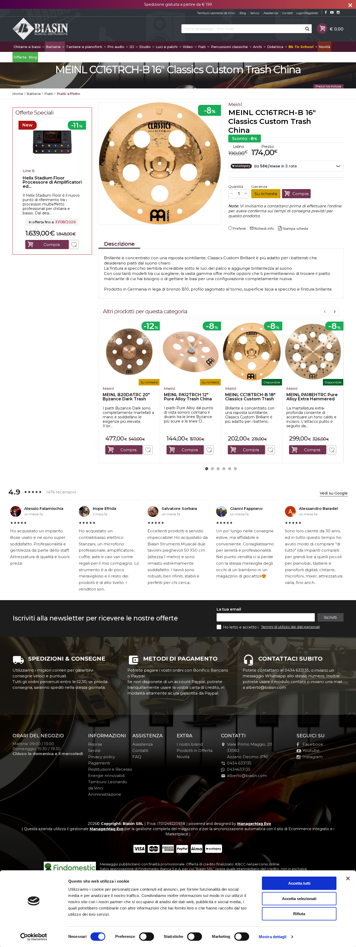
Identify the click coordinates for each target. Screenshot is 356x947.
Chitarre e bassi (28, 47)
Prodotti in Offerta (194, 750)
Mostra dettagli (273, 936)
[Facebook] (325, 12)
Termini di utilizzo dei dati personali (290, 627)
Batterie (54, 47)
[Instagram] (338, 12)
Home (18, 94)
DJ (132, 47)
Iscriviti (330, 617)
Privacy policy (101, 756)
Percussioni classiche (230, 47)
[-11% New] (52, 164)
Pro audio (116, 47)
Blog (243, 13)
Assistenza (270, 13)
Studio (145, 47)
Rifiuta (299, 914)
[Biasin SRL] (41, 29)
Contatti (287, 13)
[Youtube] (332, 12)
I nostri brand (190, 744)
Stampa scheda (295, 228)
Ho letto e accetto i (241, 627)
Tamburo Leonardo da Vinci (216, 13)
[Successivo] (334, 312)
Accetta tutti (299, 883)
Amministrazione (104, 794)
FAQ (136, 756)
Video (188, 47)
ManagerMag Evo (254, 823)
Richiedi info (262, 228)
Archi (258, 47)
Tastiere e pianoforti (84, 47)
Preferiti (239, 228)
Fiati (202, 47)
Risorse (95, 744)
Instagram (313, 756)
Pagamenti (99, 763)
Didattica (275, 47)
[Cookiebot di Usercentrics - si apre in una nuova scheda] (34, 937)
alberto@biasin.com (247, 775)
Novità (324, 47)
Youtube (311, 750)
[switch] (146, 937)
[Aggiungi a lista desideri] (147, 449)
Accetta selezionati (299, 898)
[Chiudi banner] (348, 878)
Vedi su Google (334, 493)
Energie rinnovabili (106, 775)
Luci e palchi (167, 47)
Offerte (20, 57)
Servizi (254, 13)
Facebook (313, 744)
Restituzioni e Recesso (110, 769)
